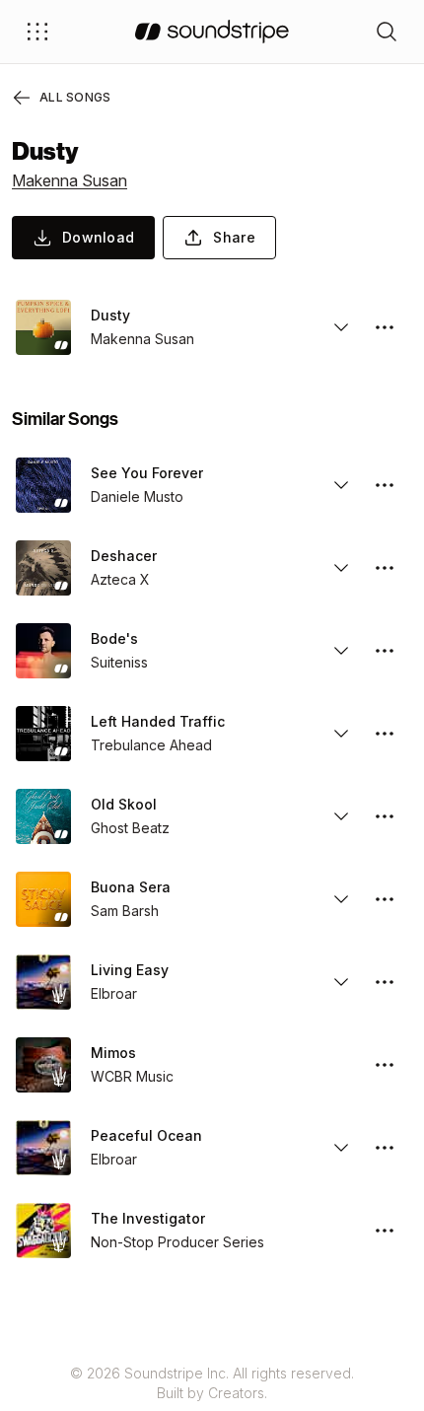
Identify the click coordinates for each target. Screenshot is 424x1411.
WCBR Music (132, 1076)
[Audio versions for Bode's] (341, 650)
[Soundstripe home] (212, 31)
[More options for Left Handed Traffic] (384, 733)
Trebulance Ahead (151, 745)
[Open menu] (37, 31)
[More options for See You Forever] (384, 485)
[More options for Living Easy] (384, 982)
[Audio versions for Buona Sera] (341, 899)
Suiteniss (119, 662)
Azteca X (120, 579)
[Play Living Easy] (43, 982)
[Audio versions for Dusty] (341, 327)
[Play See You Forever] (43, 485)
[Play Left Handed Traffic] (43, 733)
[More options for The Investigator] (384, 1230)
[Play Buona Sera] (43, 899)
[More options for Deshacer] (384, 568)
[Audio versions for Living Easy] (341, 982)
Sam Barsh (125, 910)
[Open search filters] (386, 31)
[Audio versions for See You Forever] (341, 485)
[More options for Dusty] (384, 327)
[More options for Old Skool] (384, 816)
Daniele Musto (137, 496)
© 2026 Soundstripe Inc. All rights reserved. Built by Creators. (212, 1383)
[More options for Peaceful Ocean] (384, 1147)
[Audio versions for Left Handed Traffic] (341, 733)
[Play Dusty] (43, 327)
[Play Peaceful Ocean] (43, 1147)
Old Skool (124, 804)
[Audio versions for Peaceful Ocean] (341, 1147)
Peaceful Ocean (146, 1135)
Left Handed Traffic (158, 721)
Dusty (110, 315)
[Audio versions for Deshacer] (341, 568)
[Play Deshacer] (43, 568)
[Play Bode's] (43, 650)
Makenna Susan (69, 180)
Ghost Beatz (130, 827)
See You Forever (147, 472)
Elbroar (114, 993)
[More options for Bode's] (384, 650)
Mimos (113, 1052)
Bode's (114, 638)
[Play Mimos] (43, 1065)
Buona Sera (131, 887)
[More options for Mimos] (384, 1065)
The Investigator (148, 1218)
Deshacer (124, 555)
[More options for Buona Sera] (384, 899)
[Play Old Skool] (43, 816)
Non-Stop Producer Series (177, 1242)
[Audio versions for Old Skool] (341, 816)
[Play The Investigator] (43, 1230)
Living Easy (130, 969)
